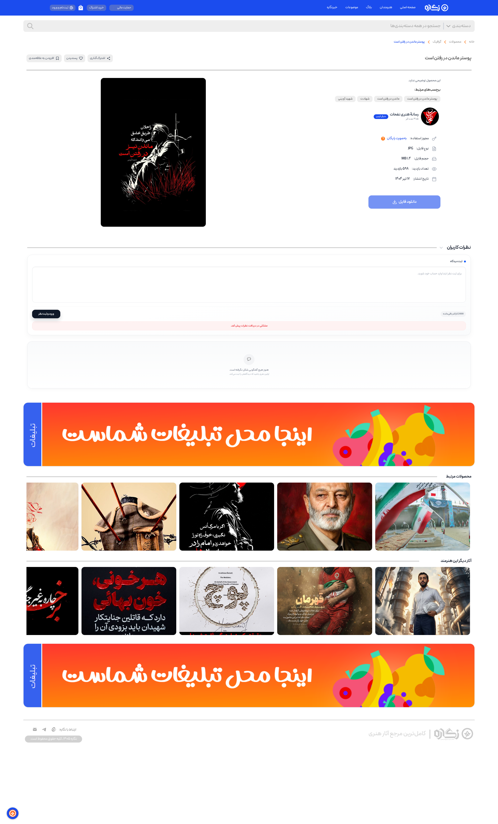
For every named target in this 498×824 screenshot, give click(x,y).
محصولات (455, 42)
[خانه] (436, 7)
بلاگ (369, 7)
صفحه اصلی (408, 7)
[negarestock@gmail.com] (35, 729)
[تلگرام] (44, 729)
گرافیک (437, 42)
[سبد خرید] (81, 8)
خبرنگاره (332, 7)
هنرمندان (386, 7)
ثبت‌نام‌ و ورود (60, 8)
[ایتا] (53, 729)
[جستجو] (30, 26)
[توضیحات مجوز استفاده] (383, 138)
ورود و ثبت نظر (46, 314)
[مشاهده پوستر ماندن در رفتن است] (153, 152)
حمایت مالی (124, 8)
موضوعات (351, 7)
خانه (472, 42)
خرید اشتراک (96, 8)
